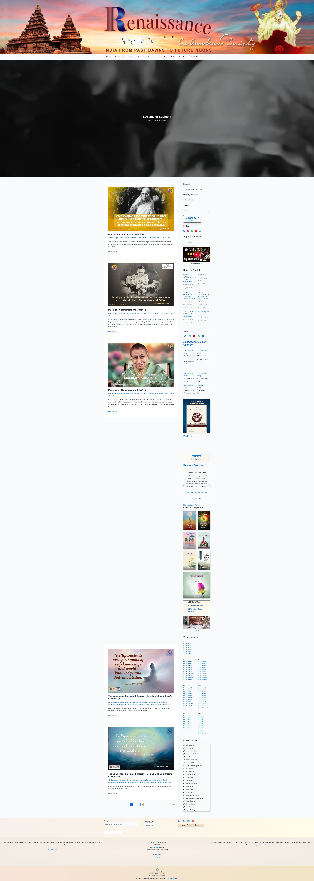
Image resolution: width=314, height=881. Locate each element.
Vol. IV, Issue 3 (187, 691)
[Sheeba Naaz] (189, 804)
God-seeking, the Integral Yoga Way (126, 234)
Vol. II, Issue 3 (187, 719)
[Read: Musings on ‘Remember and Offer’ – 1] (141, 284)
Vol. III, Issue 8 (202, 701)
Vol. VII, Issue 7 (187, 653)
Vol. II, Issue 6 (187, 725)
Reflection (122, 313)
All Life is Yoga (113, 238)
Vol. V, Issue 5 (202, 669)
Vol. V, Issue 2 (202, 663)
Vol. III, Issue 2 (202, 690)
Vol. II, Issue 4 (187, 721)
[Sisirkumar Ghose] (190, 783)
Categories (107, 821)
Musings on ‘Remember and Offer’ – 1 (127, 310)
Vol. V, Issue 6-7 (202, 671)
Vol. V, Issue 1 (202, 661)
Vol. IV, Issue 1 (187, 688)
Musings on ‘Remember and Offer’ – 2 (127, 390)
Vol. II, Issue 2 (187, 717)
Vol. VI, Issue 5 (187, 669)
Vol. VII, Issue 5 (187, 649)
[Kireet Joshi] (188, 777)
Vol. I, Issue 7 (201, 727)
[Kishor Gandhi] (189, 786)
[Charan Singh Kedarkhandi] (193, 798)
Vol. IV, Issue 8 (187, 699)
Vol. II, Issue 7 (187, 727)
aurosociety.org (173, 878)
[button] (111, 57)
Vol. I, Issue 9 (201, 731)
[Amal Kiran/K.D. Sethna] (192, 753)
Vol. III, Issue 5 (202, 695)
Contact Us (157, 857)
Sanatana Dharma (140, 632)
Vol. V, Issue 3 (202, 665)
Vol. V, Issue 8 (202, 673)
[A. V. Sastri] (188, 768)
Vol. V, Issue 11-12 (203, 679)
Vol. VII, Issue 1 (187, 643)
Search (106, 829)
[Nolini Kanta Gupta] (190, 751)
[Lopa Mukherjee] (189, 809)
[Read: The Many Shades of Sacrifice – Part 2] (141, 528)
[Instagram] (184, 821)
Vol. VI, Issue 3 (187, 665)
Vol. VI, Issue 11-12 (188, 679)
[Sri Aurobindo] (189, 745)
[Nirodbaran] (188, 756)
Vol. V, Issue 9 (202, 675)
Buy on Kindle (203, 565)
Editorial (121, 238)
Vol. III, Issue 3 (202, 691)
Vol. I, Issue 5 (201, 723)
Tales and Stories (126, 704)
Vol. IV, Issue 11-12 (188, 705)
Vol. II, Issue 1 (187, 716)
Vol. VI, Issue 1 (187, 661)
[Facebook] (179, 821)
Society (149, 632)
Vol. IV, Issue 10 (188, 703)
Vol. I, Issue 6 (201, 725)
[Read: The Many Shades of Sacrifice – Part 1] (141, 453)
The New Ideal (143, 238)
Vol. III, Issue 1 (202, 688)
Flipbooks (196, 459)
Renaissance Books (191, 505)
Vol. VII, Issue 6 (187, 651)
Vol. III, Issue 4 (202, 693)
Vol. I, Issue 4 (201, 721)
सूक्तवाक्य (196, 456)
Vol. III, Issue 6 (202, 697)
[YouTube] (193, 821)
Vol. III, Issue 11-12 (203, 707)
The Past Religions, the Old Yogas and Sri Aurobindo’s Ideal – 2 (203, 296)
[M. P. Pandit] (188, 762)
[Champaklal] (188, 780)
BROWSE (197, 631)
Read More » (112, 251)
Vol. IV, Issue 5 (187, 695)
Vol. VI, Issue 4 (187, 667)
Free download (203, 547)
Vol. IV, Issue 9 (187, 701)
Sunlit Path (143, 313)
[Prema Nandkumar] (190, 759)
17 (142, 804)
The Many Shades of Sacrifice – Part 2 (127, 553)
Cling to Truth (202, 275)
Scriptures (154, 702)
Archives (149, 822)
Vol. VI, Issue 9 (187, 675)
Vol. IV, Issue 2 (187, 690)
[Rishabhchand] (189, 774)
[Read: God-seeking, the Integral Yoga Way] (141, 209)
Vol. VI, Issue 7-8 (188, 673)
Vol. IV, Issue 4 (187, 693)
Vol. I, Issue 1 (201, 716)
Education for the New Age (129, 702)
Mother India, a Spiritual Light (123, 629)
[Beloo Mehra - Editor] (191, 795)
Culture (110, 632)
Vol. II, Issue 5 (187, 723)
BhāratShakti (155, 847)
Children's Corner (114, 702)
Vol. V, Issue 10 (202, 677)
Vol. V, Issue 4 (202, 667)
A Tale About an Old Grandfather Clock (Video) (188, 314)
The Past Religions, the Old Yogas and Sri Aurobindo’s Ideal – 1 (189, 296)
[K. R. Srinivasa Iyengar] (192, 765)
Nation (131, 632)
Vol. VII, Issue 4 (187, 647)
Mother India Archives (121, 632)
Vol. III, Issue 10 (202, 705)
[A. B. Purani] (188, 771)
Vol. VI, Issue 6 (187, 671)
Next (174, 804)
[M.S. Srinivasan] (189, 806)
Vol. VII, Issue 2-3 (188, 645)
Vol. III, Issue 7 (202, 699)
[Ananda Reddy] (189, 789)
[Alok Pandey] (188, 792)
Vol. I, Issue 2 (201, 717)
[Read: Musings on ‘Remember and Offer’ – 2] (141, 364)
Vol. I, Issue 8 (201, 729)
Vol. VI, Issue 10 (188, 677)
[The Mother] (188, 748)
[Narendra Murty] (189, 801)
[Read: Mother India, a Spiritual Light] (141, 603)
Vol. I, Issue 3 (201, 719)
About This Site (53, 850)
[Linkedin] (188, 821)
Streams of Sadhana (131, 238)
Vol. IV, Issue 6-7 (188, 697)
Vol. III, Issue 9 (202, 703)
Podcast (187, 436)
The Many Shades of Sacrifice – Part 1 (127, 478)
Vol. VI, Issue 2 (187, 663)
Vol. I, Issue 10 (202, 733)
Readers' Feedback (194, 465)
